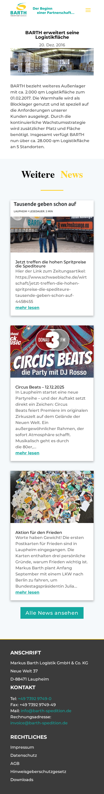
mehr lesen (27, 307)
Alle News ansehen (52, 613)
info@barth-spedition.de (46, 710)
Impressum (22, 747)
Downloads (21, 779)
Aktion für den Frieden (38, 532)
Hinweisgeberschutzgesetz (38, 771)
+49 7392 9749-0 (34, 698)
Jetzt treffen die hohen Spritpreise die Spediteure (50, 264)
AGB (14, 763)
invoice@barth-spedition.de (39, 723)
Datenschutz (23, 755)
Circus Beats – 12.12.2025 (39, 387)
